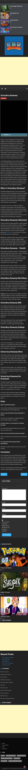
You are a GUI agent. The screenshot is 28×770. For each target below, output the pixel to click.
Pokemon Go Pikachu (6, 568)
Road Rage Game (6, 665)
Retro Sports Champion (16, 27)
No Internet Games (6, 690)
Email (4, 508)
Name (4, 502)
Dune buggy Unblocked (16, 6)
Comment (5, 488)
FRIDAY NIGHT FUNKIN (7, 682)
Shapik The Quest (5, 592)
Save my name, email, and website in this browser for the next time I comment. (5, 526)
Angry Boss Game (5, 616)
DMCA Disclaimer (6, 679)
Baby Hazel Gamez (10, 755)
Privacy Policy (5, 693)
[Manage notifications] (24, 767)
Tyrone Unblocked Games (8, 698)
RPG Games (5, 695)
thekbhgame (9, 232)
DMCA (3, 747)
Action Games (5, 671)
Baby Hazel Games (6, 674)
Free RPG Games (21, 755)
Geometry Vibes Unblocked (24, 474)
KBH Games (3, 98)
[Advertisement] (14, 71)
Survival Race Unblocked (4, 474)
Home (3, 685)
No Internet (4, 761)
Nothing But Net (14, 13)
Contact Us (4, 677)
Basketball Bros (14, 20)
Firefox (6, 387)
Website (4, 514)
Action (2, 755)
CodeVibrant (23, 768)
